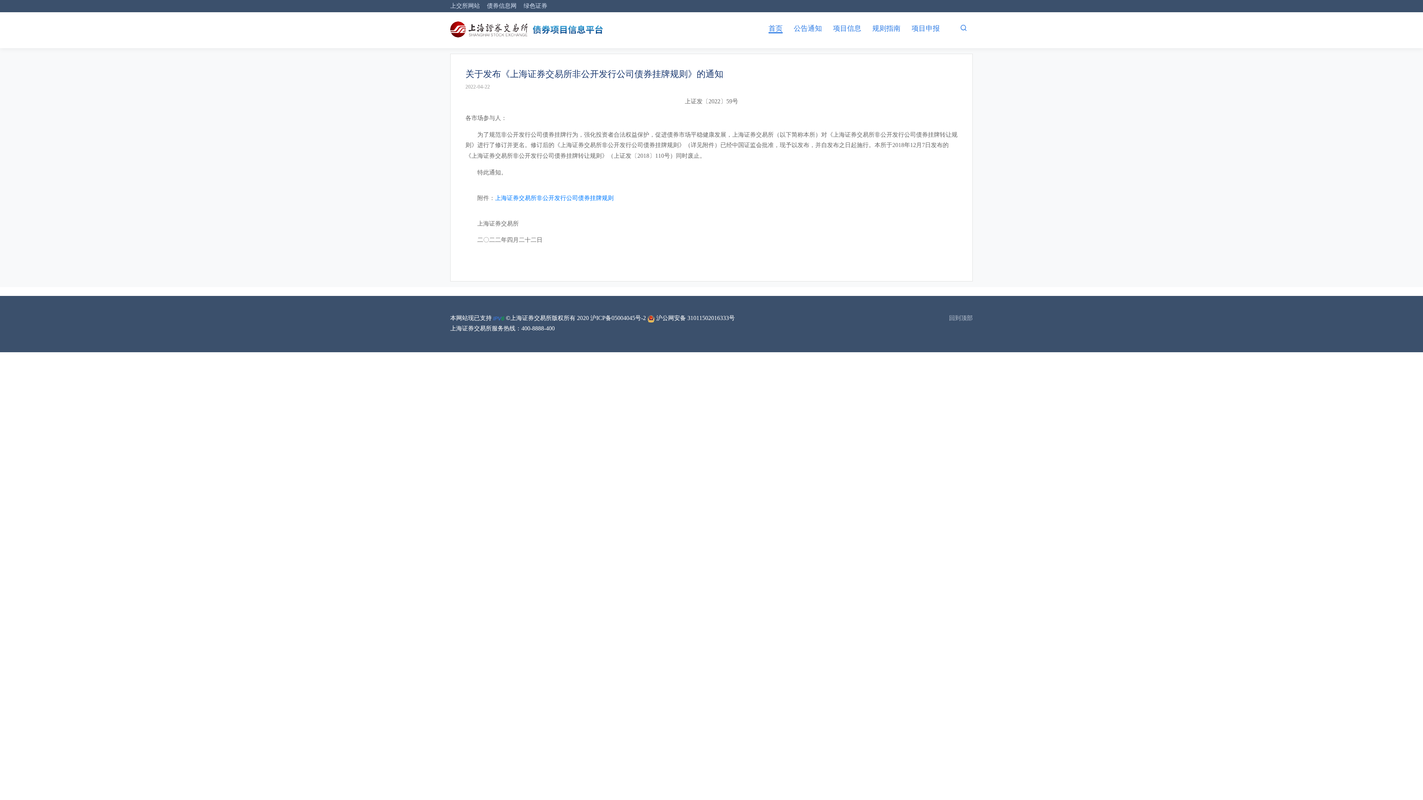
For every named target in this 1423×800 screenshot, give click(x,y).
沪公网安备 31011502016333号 (695, 318)
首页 (776, 28)
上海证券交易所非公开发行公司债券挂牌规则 (554, 198)
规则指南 (886, 28)
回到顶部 (961, 318)
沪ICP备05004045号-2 (618, 318)
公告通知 (808, 28)
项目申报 (926, 28)
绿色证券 (535, 6)
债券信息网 (502, 6)
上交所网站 (465, 6)
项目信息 (847, 28)
